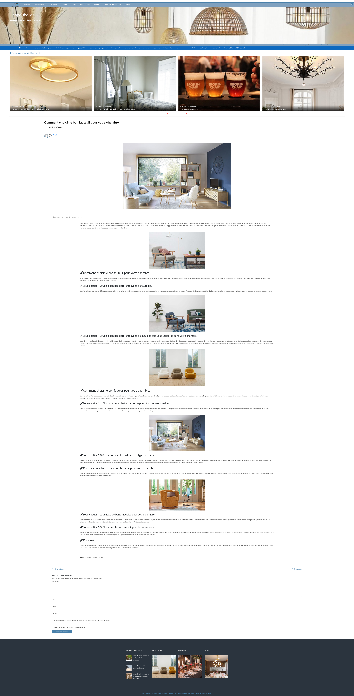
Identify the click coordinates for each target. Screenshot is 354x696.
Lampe (64, 5)
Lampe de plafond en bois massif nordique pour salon (301, 109)
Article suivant (297, 569)
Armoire (54, 5)
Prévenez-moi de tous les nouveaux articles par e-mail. (69, 627)
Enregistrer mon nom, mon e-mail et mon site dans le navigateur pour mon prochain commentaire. (82, 620)
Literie (96, 5)
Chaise (94, 557)
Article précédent (58, 569)
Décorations (85, 5)
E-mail (54, 606)
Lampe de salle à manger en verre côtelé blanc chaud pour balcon (88, 48)
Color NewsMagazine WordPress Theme (186, 693)
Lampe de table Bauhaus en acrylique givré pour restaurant (127, 48)
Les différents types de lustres (41, 109)
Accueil (27, 5)
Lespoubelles (22, 15)
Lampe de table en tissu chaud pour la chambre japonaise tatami (221, 109)
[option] (127, 48)
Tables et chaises (39, 5)
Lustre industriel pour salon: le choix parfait (130, 109)
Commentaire (56, 581)
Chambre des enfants (112, 5)
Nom (54, 599)
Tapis (74, 5)
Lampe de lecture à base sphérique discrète (53, 48)
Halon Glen (55, 134)
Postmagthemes (206, 693)
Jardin (127, 5)
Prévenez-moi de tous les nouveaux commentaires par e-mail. (72, 624)
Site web (54, 613)
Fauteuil (100, 557)
